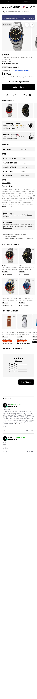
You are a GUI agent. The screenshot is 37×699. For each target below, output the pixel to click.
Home (5, 234)
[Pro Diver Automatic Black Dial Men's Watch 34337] (33, 249)
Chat (16, 226)
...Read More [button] (17, 423)
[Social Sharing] (27, 25)
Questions (17, 349)
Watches (10, 234)
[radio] (18, 364)
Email (11, 226)
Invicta (17, 234)
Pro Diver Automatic (10, 236)
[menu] (3, 7)
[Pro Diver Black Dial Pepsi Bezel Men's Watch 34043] (15, 280)
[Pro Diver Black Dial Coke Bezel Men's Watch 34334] (15, 249)
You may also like (9, 101)
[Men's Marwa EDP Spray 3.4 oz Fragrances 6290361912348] (29, 316)
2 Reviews (15, 63)
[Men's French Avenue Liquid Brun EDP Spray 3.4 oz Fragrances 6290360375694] (14, 316)
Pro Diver (23, 234)
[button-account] (27, 7)
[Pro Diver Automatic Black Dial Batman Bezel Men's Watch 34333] (32, 25)
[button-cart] (34, 7)
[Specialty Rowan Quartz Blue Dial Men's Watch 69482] (33, 280)
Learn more (12, 128)
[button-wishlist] (30, 7)
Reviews (6, 349)
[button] (7, 427)
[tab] (26, 382)
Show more (6, 206)
